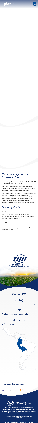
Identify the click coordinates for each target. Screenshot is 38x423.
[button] (34, 4)
